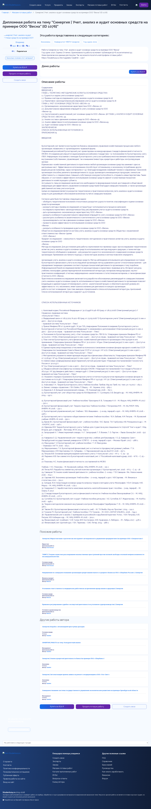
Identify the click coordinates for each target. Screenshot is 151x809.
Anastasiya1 (50, 547)
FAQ (104, 758)
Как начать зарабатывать (112, 772)
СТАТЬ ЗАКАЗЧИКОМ (19, 730)
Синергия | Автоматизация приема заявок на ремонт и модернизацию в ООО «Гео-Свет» (76, 674)
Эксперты (80, 5)
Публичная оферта (11, 775)
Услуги (48, 5)
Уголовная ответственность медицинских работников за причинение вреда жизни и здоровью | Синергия (82, 588)
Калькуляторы (59, 782)
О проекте (7, 762)
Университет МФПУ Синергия (66, 42)
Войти (143, 5)
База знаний (107, 765)
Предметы (58, 5)
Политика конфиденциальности (16, 768)
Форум (105, 778)
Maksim (48, 581)
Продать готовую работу (20, 74)
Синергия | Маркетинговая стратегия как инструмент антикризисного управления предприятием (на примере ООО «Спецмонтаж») (92, 538)
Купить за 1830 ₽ (20, 67)
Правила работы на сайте (14, 779)
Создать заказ (35, 5)
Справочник (107, 761)
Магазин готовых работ (98, 5)
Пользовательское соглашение (16, 772)
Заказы (69, 5)
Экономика (45, 42)
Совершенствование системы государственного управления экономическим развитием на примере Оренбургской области (90, 690)
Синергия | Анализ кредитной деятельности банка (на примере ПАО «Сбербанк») (73, 658)
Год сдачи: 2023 (90, 42)
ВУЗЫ (113, 5)
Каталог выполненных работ (65, 772)
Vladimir (48, 635)
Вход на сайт (8, 782)
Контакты (123, 5)
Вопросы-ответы (60, 778)
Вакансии (106, 775)
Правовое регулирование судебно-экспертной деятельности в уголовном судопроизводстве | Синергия (82, 604)
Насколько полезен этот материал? (20, 58)
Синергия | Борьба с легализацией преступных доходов (63, 627)
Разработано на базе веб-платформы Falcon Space (22, 800)
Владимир (20, 42)
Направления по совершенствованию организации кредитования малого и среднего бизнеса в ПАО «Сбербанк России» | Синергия (92, 572)
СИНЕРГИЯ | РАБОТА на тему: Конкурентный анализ (61, 642)
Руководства (107, 768)
